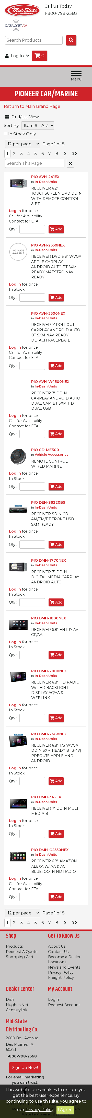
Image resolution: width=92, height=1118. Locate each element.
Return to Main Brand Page (32, 106)
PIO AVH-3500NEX (48, 313)
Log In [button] (17, 55)
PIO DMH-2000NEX (49, 671)
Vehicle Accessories (51, 454)
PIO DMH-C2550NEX (49, 850)
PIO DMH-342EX (46, 797)
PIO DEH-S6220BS (48, 502)
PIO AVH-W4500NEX (50, 381)
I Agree (65, 1109)
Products (14, 946)
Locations (57, 962)
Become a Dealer (64, 957)
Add (58, 229)
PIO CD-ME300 (45, 450)
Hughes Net (17, 1005)
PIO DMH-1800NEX (48, 618)
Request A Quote (22, 951)
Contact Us (58, 951)
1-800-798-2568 (21, 1056)
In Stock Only (21, 134)
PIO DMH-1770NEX (48, 560)
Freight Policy (61, 977)
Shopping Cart (19, 957)
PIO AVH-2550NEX (48, 245)
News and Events (64, 967)
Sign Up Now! (25, 1067)
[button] (29, 116)
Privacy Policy (39, 1109)
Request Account (64, 1005)
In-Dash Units (46, 182)
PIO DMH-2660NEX (49, 734)
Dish (10, 999)
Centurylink (16, 1010)
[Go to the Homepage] (23, 9)
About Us (56, 946)
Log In (54, 999)
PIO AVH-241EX (45, 176)
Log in (15, 210)
